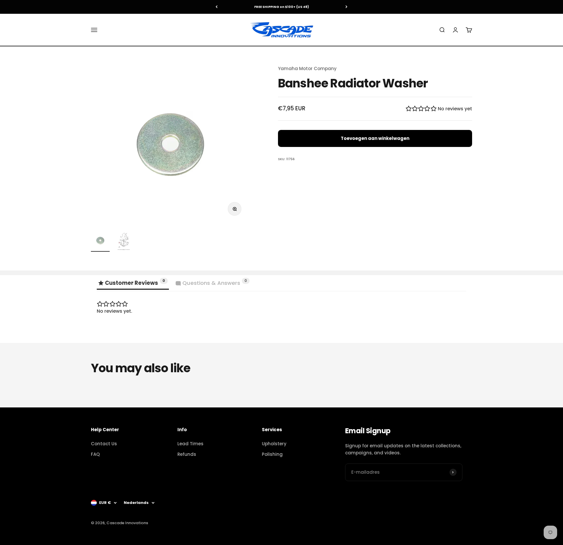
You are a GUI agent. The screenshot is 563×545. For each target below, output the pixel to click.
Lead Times (190, 444)
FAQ (95, 454)
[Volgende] (346, 7)
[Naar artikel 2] (123, 241)
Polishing (272, 454)
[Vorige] (217, 7)
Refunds (186, 454)
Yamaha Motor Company (307, 68)
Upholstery (274, 444)
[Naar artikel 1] (100, 241)
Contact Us (104, 444)
